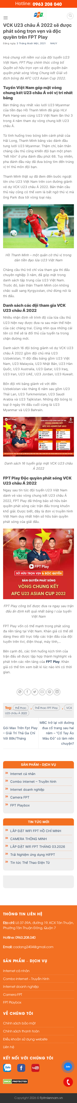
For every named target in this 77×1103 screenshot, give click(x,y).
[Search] (70, 16)
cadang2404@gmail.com (33, 946)
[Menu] (5, 18)
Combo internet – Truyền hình (33, 781)
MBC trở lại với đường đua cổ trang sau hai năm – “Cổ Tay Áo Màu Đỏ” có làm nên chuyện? (57, 733)
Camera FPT (19, 797)
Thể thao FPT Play (46, 707)
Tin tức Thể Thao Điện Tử (30, 863)
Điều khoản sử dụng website (25, 1039)
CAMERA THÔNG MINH (28, 839)
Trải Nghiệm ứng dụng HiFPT (32, 855)
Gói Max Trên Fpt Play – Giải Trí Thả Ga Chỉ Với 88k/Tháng (20, 733)
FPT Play (53, 662)
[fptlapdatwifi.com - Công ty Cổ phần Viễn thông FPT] (38, 14)
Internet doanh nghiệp (27, 789)
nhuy (53, 43)
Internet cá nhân (22, 774)
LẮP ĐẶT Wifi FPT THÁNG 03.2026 (37, 847)
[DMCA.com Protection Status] (15, 1081)
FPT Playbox (20, 805)
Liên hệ (8, 1046)
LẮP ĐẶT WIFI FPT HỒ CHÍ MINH (35, 831)
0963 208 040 (47, 4)
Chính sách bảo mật (19, 1023)
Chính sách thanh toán (21, 1031)
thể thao (20, 707)
